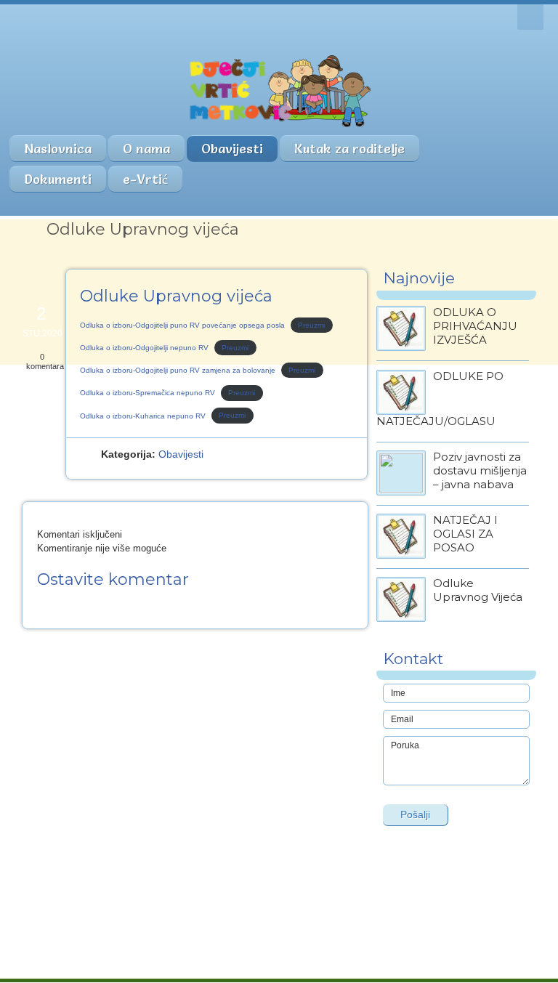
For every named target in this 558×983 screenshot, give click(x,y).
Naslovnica (58, 148)
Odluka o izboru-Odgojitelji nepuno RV (144, 348)
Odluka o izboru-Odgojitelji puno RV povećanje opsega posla (182, 325)
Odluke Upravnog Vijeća (477, 590)
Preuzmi (311, 325)
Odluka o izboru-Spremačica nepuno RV (147, 393)
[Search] (530, 17)
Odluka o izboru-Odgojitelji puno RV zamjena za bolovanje (177, 370)
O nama (146, 148)
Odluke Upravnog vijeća (176, 296)
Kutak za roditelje (349, 148)
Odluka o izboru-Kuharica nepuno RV (143, 416)
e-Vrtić (145, 179)
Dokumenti (58, 179)
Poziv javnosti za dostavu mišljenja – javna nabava (480, 470)
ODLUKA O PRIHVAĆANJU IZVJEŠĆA (475, 326)
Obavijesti (232, 148)
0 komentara (45, 361)
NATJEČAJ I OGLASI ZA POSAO (465, 533)
